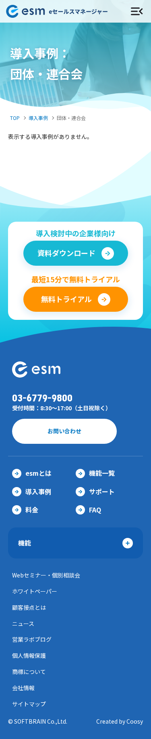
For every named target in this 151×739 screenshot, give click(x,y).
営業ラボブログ (32, 639)
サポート (102, 491)
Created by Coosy (119, 721)
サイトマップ (29, 704)
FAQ (95, 509)
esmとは (38, 473)
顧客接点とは (29, 607)
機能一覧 (102, 473)
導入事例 (38, 117)
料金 (31, 509)
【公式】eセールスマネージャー (61, 11)
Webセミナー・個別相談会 (46, 575)
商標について (29, 672)
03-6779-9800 (42, 398)
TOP (15, 117)
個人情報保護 (29, 655)
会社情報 (23, 688)
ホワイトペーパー (34, 591)
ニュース (23, 623)
